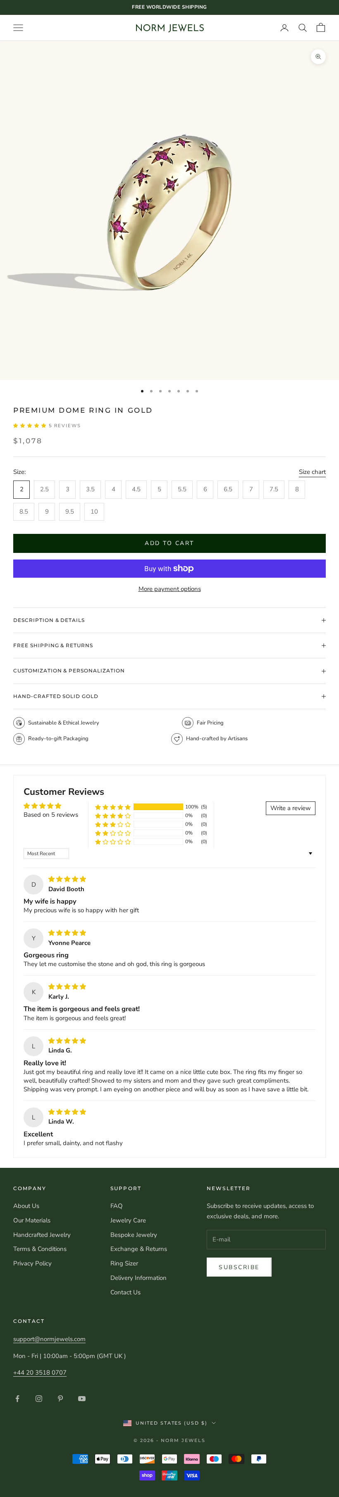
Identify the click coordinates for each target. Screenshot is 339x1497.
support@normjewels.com (49, 1339)
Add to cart (169, 543)
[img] (67, 879)
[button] (31, 426)
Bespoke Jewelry (133, 1235)
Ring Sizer (124, 1263)
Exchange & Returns (138, 1249)
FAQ (116, 1206)
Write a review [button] (290, 808)
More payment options (169, 589)
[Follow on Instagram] (39, 1398)
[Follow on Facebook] (17, 1398)
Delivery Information (138, 1278)
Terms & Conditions (40, 1249)
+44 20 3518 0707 (40, 1372)
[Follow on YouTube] (82, 1398)
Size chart (312, 472)
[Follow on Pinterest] (60, 1398)
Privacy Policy (32, 1263)
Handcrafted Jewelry (42, 1235)
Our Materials (31, 1220)
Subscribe (239, 1267)
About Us (26, 1206)
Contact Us (125, 1292)
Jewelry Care (128, 1220)
